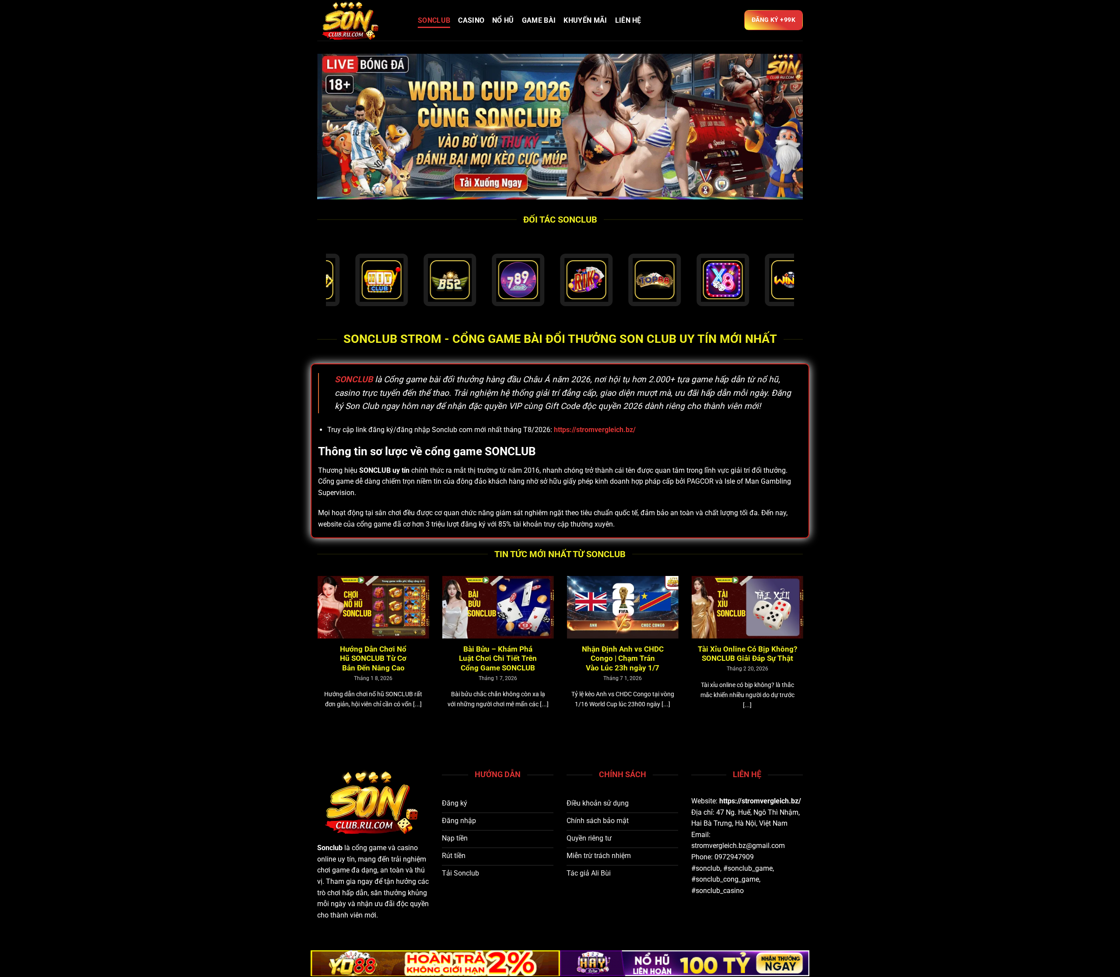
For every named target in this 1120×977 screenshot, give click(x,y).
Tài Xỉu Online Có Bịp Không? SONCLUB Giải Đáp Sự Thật (624, 654)
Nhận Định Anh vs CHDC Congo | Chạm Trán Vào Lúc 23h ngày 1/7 (499, 658)
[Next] (804, 658)
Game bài (539, 20)
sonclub (434, 20)
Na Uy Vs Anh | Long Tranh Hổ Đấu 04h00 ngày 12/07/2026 (749, 654)
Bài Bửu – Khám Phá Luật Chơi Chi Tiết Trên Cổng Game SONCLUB (375, 658)
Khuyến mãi (585, 20)
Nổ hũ (503, 20)
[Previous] (315, 658)
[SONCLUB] (361, 20)
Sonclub (330, 848)
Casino (471, 20)
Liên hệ (628, 20)
